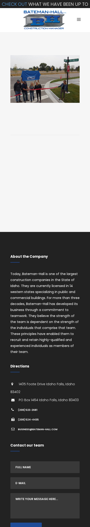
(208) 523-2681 (27, 410)
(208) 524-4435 (28, 419)
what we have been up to (45, 4)
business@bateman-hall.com (37, 429)
